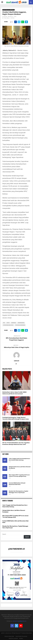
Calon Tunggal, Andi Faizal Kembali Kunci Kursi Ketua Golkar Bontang (19, 459)
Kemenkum (13, 322)
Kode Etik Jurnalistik (13, 638)
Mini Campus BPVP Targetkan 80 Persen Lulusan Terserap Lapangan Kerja (19, 475)
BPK (4, 322)
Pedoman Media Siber (9, 636)
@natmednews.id (16, 549)
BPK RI (8, 322)
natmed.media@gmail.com (19, 621)
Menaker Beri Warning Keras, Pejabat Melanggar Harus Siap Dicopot (18, 491)
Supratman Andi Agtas (8, 325)
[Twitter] (16, 625)
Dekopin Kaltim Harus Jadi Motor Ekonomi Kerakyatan (20, 467)
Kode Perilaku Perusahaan (21, 636)
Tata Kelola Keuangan (20, 325)
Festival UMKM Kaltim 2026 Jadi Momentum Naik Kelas (17, 483)
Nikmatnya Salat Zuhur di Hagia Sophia (16, 347)
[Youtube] (21, 625)
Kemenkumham (21, 322)
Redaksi (21, 638)
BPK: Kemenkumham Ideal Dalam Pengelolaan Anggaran (16, 339)
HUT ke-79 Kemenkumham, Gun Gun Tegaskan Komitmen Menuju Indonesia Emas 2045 (16, 444)
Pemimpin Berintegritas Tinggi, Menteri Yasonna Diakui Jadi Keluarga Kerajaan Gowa (15, 418)
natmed (5, 16)
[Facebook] (12, 625)
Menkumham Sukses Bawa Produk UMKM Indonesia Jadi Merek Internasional (14, 393)
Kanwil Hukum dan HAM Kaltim (8, 9)
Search (4, 534)
